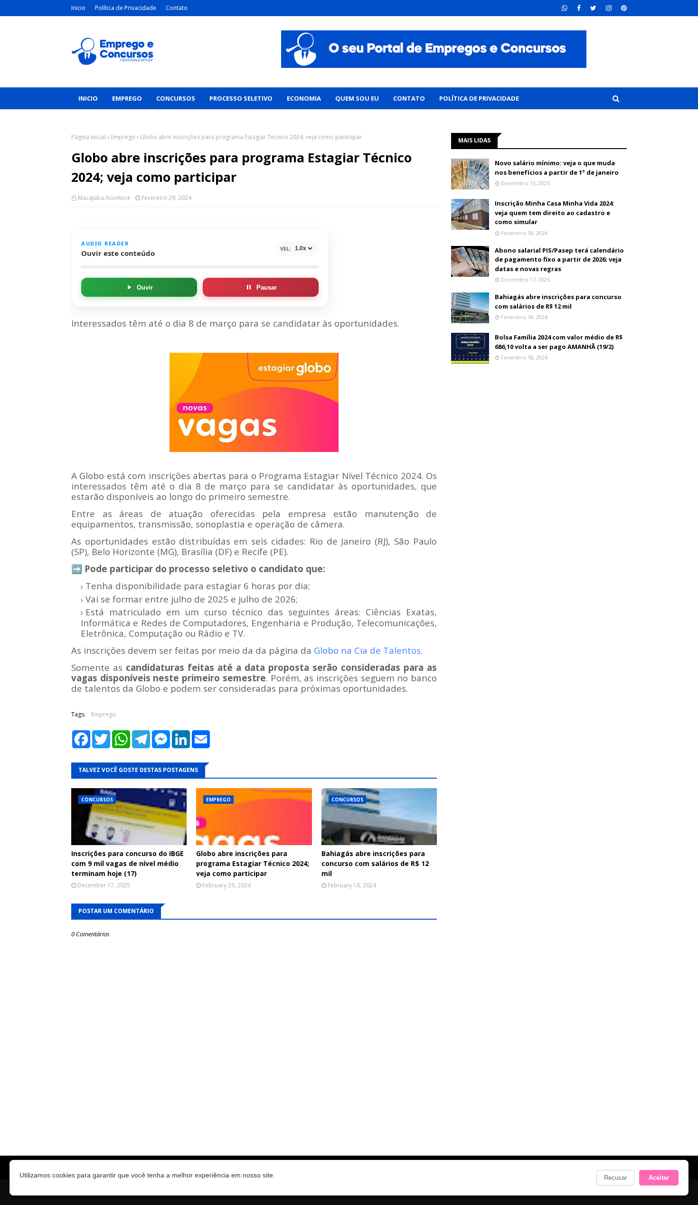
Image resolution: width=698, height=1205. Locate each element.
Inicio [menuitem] (88, 98)
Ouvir (145, 287)
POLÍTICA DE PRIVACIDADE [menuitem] (479, 98)
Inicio (78, 8)
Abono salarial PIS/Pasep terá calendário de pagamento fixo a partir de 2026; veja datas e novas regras (559, 259)
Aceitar (659, 1177)
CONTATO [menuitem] (409, 98)
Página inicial (88, 137)
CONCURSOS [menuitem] (175, 98)
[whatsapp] (564, 8)
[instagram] (609, 8)
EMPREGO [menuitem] (127, 98)
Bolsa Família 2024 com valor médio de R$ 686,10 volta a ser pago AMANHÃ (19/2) (559, 342)
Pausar (266, 287)
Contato (177, 8)
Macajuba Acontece (104, 198)
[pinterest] (623, 8)
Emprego (123, 137)
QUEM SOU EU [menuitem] (357, 98)
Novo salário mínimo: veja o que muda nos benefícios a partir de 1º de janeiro (557, 168)
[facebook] (579, 8)
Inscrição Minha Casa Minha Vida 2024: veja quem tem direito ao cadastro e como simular (554, 212)
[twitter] (593, 8)
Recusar (615, 1177)
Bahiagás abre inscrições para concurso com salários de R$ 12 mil (375, 863)
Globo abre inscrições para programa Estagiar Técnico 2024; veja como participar (252, 863)
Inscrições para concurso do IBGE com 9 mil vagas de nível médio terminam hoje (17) (127, 863)
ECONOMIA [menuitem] (304, 98)
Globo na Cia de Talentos (367, 650)
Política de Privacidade (125, 8)
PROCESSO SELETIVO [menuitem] (241, 98)
